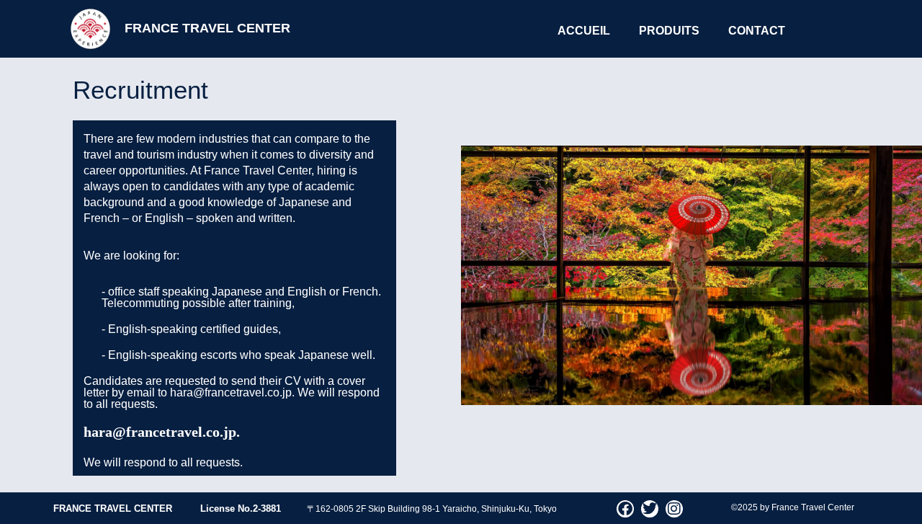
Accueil (584, 31)
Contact (756, 31)
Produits (669, 31)
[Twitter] (649, 509)
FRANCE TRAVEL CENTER (207, 28)
